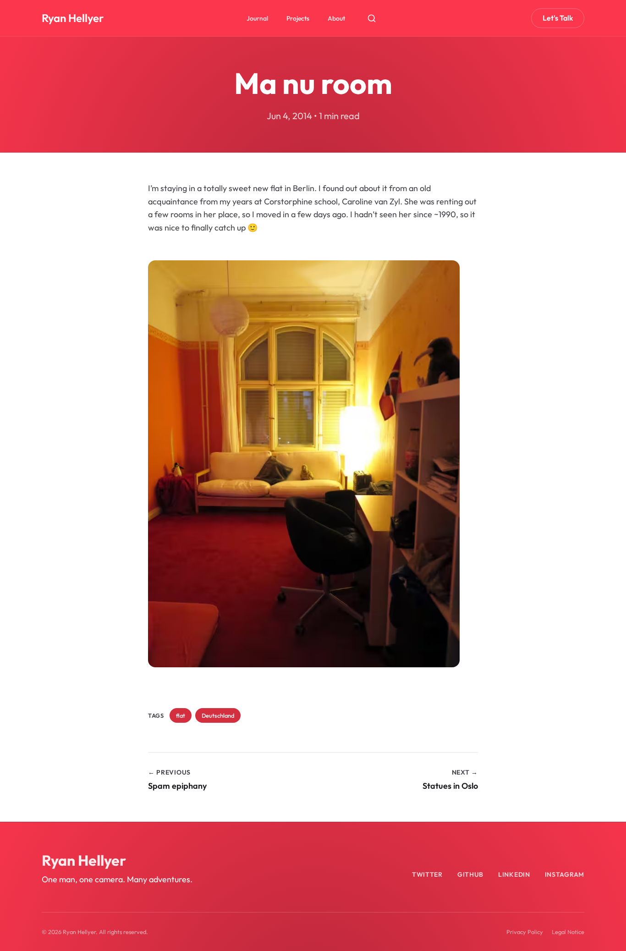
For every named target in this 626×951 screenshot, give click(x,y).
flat (180, 715)
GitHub (470, 874)
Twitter (427, 874)
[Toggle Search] (371, 18)
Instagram (564, 874)
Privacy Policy (524, 931)
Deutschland (218, 715)
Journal (257, 18)
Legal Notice (568, 931)
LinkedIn (514, 874)
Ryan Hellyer (73, 18)
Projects (297, 18)
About (336, 18)
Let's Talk (558, 17)
